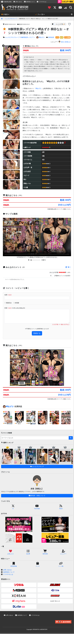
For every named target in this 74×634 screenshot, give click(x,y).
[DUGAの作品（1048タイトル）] (55, 585)
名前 (7, 295)
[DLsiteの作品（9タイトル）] (19, 606)
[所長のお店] (65, 7)
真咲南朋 (51, 37)
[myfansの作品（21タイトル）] (19, 601)
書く (69, 267)
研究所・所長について (37, 495)
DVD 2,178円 (64, 205)
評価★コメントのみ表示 (62, 275)
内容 (14, 308)
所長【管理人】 (66, 42)
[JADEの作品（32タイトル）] (55, 595)
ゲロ (57, 37)
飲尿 (61, 37)
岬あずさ (42, 37)
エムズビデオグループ (11, 18)
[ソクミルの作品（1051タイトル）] (19, 585)
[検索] (71, 438)
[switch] (52, 276)
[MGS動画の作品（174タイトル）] (19, 590)
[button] (69, 24)
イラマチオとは (42, 1)
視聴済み (9, 303)
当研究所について (30, 1)
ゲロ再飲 (67, 37)
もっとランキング (38, 466)
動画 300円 (65, 50)
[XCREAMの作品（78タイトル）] (19, 595)
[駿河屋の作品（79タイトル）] (55, 590)
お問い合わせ (18, 1)
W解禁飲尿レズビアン (28, 37)
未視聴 (16, 303)
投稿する (37, 333)
